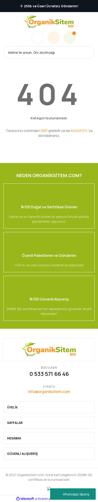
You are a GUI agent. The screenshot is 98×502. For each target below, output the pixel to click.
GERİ (44, 130)
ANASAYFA (78, 130)
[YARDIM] (37, 37)
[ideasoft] (25, 499)
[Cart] (69, 37)
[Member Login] (53, 37)
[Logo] (49, 21)
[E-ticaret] (48, 499)
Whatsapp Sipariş (76, 494)
